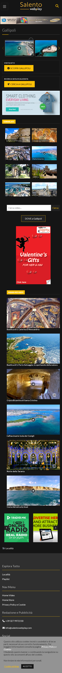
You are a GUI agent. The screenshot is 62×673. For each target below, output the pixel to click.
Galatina (36, 177)
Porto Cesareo (38, 159)
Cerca (55, 207)
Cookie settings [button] (11, 666)
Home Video (8, 595)
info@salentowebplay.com (18, 627)
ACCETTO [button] (27, 666)
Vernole (9, 159)
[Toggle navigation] (4, 6)
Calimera (9, 177)
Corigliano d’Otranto (14, 141)
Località (9, 548)
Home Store (8, 600)
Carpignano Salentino (41, 141)
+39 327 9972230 (14, 620)
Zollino (35, 195)
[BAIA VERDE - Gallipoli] (19, 48)
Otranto (9, 195)
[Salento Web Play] (31, 6)
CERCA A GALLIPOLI (21, 84)
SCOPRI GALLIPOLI (20, 68)
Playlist (6, 579)
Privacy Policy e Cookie (14, 604)
